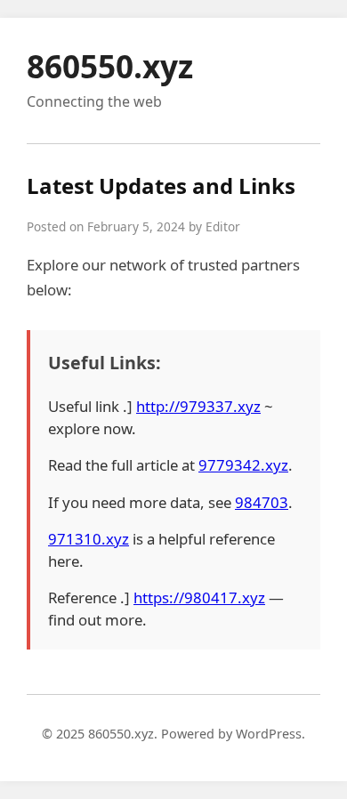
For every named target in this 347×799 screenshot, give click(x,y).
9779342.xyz (243, 465)
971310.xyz (88, 539)
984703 (261, 502)
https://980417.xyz (199, 597)
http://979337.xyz (198, 406)
